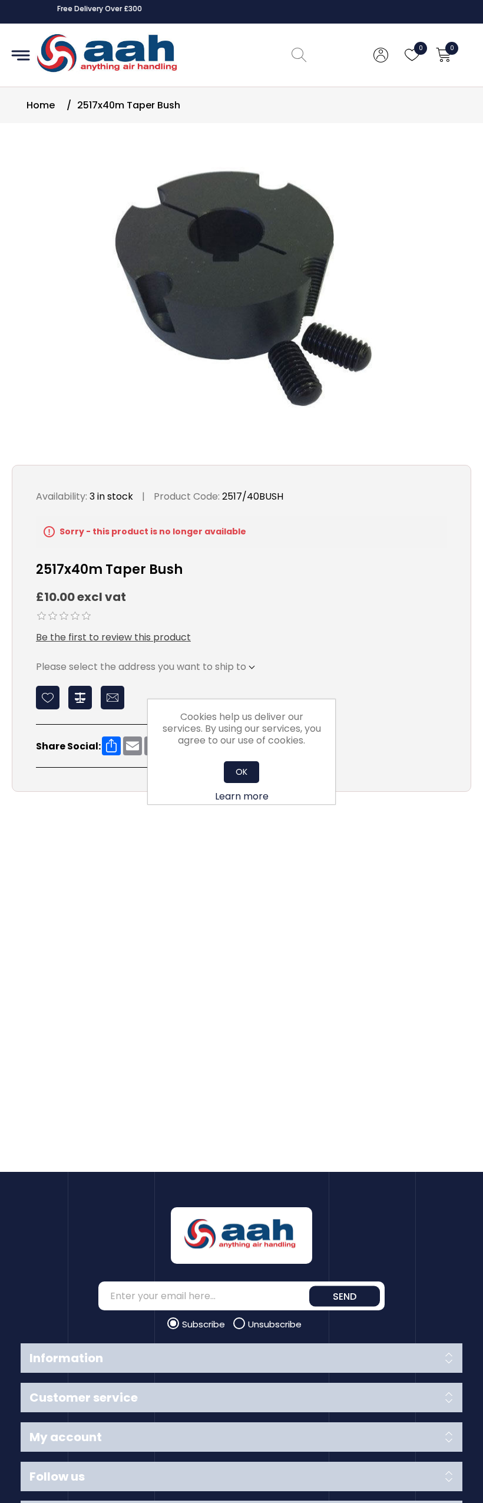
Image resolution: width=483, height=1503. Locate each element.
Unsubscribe (275, 1324)
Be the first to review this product (113, 637)
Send (344, 1296)
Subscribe (204, 1324)
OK (241, 772)
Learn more (242, 796)
